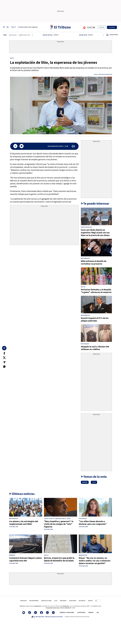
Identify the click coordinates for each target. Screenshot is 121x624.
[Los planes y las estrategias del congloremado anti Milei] (25, 507)
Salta (12, 58)
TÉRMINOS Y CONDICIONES (67, 612)
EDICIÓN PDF (82, 600)
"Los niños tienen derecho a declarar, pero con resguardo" (93, 522)
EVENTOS (90, 600)
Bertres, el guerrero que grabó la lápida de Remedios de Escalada (59, 559)
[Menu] (4, 27)
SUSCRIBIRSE (112, 27)
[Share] (4, 348)
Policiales (85, 344)
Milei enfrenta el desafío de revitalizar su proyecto (93, 262)
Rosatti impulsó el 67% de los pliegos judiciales (95, 319)
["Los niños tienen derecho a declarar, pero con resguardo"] (95, 507)
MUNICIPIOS (23, 600)
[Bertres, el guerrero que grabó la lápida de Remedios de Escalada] (60, 544)
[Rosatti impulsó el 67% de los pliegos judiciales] (96, 304)
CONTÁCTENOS (81, 612)
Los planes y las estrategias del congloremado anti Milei (23, 522)
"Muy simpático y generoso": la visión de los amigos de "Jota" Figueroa (58, 524)
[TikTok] (29, 612)
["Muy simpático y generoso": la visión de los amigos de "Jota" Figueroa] (60, 507)
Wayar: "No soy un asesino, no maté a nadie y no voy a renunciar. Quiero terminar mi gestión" (95, 561)
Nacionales (85, 258)
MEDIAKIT (91, 612)
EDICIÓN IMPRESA (33, 600)
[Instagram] (53, 612)
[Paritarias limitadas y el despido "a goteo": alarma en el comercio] (96, 276)
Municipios (83, 555)
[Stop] (21, 146)
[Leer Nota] (15, 146)
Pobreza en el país (15, 35)
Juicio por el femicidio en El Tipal (57, 518)
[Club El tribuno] (98, 600)
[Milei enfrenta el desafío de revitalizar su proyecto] (96, 247)
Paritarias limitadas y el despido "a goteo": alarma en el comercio (96, 291)
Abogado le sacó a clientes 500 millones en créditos (95, 348)
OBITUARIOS (63, 600)
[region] (60, 47)
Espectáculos (86, 227)
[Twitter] (35, 612)
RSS (98, 612)
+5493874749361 (113, 34)
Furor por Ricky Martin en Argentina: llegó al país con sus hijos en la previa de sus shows (95, 233)
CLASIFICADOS (72, 600)
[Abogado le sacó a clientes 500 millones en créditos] (96, 333)
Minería (12, 555)
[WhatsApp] (47, 612)
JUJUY (55, 600)
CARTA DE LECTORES (46, 600)
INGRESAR (102, 27)
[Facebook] (41, 612)
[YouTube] (23, 612)
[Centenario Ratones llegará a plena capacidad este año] (25, 544)
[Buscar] (8, 27)
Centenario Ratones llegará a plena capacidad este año (25, 559)
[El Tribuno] (60, 27)
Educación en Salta (29, 35)
